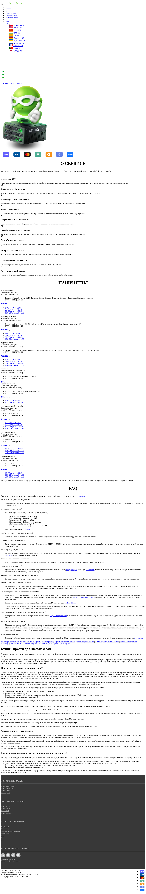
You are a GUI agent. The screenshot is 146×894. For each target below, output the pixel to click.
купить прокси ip (48, 642)
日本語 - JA (17, 51)
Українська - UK (19, 41)
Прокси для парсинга (7, 788)
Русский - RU (18, 25)
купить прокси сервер (62, 643)
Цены (2, 836)
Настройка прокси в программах (10, 831)
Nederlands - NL (19, 43)
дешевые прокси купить (85, 642)
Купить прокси (12, 83)
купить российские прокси (65, 642)
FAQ (2, 840)
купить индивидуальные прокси (107, 642)
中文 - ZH (17, 30)
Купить (5, 303)
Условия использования (8, 859)
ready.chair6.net (70, 603)
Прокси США (5, 811)
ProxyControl (5, 827)
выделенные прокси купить (30, 642)
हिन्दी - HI (16, 33)
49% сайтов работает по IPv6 (83, 597)
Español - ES (17, 35)
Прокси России (5, 806)
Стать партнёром (12, 17)
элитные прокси (16, 643)
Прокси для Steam (6, 790)
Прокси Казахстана (7, 813)
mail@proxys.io (71, 570)
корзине (27, 529)
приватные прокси (45, 643)
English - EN (18, 27)
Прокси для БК (5, 793)
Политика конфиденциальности (10, 861)
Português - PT (18, 48)
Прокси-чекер (5, 829)
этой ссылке (138, 638)
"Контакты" (90, 570)
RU (7, 23)
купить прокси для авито (10, 642)
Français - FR (18, 46)
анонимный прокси (30, 643)
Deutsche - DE (18, 38)
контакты (82, 496)
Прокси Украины (6, 808)
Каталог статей (5, 833)
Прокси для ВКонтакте (8, 786)
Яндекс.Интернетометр (58, 616)
